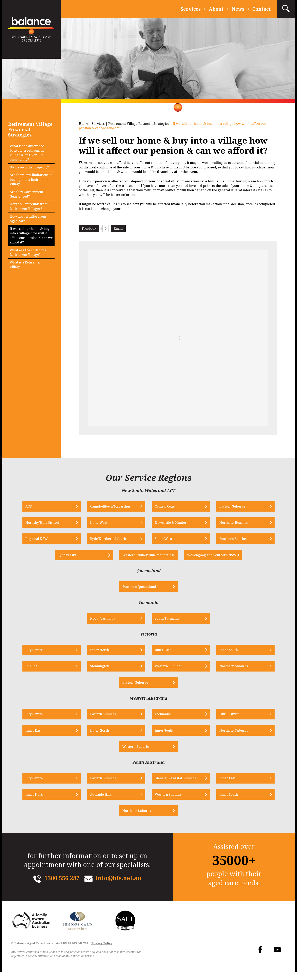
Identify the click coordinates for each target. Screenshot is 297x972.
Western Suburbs (168, 666)
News (238, 9)
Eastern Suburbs (232, 506)
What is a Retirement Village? (26, 264)
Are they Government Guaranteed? (26, 194)
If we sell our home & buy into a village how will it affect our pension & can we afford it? (31, 235)
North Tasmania (102, 618)
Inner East (163, 650)
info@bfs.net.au (118, 878)
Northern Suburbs (233, 666)
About (216, 9)
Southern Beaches (233, 538)
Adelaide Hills (101, 794)
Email (118, 228)
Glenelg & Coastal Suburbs (175, 778)
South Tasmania (167, 618)
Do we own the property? (29, 167)
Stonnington (99, 666)
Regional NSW (36, 538)
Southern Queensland (139, 586)
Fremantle (163, 714)
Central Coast (165, 506)
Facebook (89, 228)
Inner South (228, 650)
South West (163, 538)
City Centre (34, 650)
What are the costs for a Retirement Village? (28, 252)
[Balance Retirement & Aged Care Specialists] (31, 29)
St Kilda (31, 666)
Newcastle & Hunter (170, 522)
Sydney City (67, 555)
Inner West (98, 522)
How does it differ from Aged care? (28, 218)
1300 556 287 (62, 878)
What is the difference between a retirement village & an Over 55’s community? (27, 153)
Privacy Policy (101, 943)
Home (83, 123)
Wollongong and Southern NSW (211, 555)
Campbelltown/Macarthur (110, 506)
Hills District (229, 714)
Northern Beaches (233, 522)
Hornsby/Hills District (42, 522)
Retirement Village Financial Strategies (138, 123)
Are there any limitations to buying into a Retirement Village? (31, 179)
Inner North (99, 650)
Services (191, 9)
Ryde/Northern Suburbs (108, 538)
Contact (261, 9)
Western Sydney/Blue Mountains (147, 555)
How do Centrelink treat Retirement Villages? (28, 206)
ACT (28, 506)
